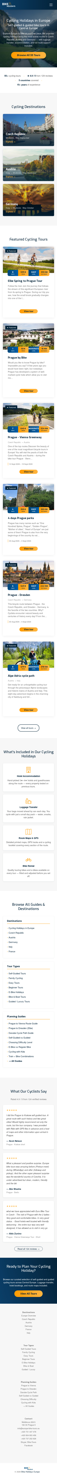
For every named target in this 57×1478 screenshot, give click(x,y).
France (12, 951)
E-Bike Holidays (16, 992)
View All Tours (28, 1293)
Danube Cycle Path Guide (21, 1032)
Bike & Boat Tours (17, 996)
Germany (13, 942)
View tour (28, 311)
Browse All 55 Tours (28, 55)
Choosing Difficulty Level (20, 1042)
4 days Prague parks (21, 518)
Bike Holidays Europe (30, 1471)
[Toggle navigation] (51, 4)
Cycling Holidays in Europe (21, 928)
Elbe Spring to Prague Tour (25, 281)
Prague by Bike (17, 357)
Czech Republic (16, 932)
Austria (12, 937)
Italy (11, 946)
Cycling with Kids (17, 1051)
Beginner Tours (16, 987)
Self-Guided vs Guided (19, 1037)
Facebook (28, 1445)
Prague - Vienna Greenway (25, 437)
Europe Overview (28, 1315)
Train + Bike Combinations (21, 1056)
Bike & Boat (28, 1366)
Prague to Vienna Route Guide (23, 1023)
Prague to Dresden (28, 1388)
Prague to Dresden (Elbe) (21, 1028)
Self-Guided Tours (17, 973)
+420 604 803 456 (28, 1435)
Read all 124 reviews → (28, 1248)
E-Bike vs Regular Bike (20, 1046)
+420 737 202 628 (28, 1438)
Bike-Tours (31, 1442)
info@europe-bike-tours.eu (28, 1428)
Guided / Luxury (28, 1369)
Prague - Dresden (19, 595)
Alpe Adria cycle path (21, 676)
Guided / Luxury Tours (19, 1001)
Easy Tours (14, 982)
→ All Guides (15, 1061)
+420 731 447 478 (28, 1431)
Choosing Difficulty (28, 1399)
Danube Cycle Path (28, 1392)
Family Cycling (16, 978)
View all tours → (28, 727)
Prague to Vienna (28, 1385)
